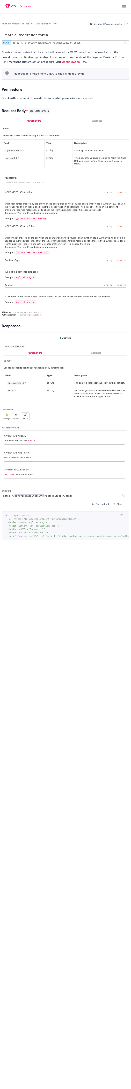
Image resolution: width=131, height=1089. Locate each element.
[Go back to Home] (18, 6)
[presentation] (124, 7)
